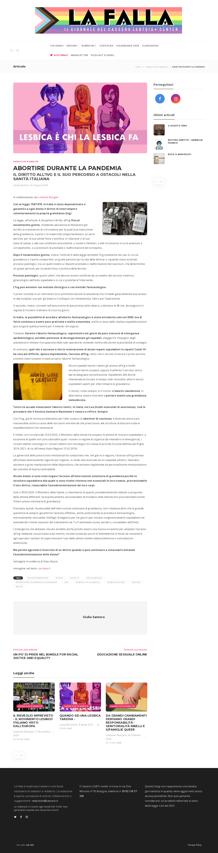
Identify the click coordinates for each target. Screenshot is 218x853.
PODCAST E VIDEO (102, 55)
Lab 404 (30, 844)
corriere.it (44, 568)
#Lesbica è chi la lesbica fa (88, 582)
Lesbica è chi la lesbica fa (156, 67)
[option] (34, 712)
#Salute (19, 586)
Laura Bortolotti (68, 724)
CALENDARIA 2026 (127, 45)
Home (138, 67)
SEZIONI (71, 45)
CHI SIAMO (57, 45)
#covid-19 (74, 578)
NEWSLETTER (79, 55)
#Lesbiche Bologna (116, 582)
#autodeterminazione (38, 578)
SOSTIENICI (61, 55)
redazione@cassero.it (45, 801)
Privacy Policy (195, 844)
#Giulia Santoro (94, 578)
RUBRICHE (88, 45)
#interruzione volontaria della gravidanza (36, 582)
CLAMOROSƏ (150, 45)
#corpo (59, 578)
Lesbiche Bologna (48, 197)
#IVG (66, 582)
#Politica (136, 582)
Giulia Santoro (21, 185)
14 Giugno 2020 (39, 185)
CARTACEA (106, 45)
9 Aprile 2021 (86, 724)
